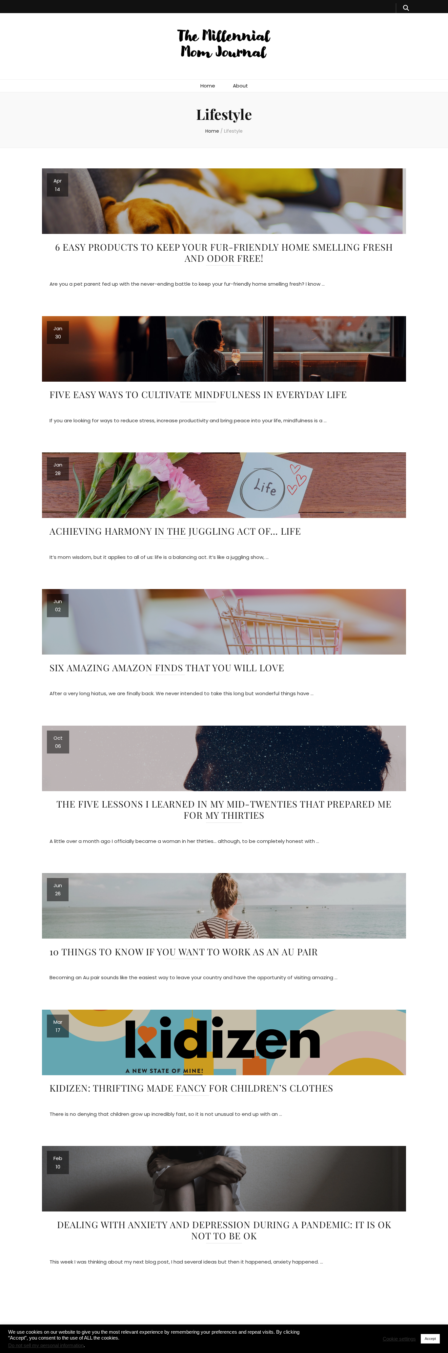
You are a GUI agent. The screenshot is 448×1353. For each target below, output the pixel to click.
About (240, 85)
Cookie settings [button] (399, 1339)
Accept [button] (430, 1339)
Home (207, 85)
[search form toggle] (406, 8)
